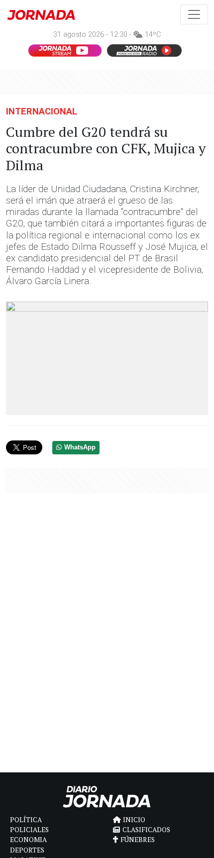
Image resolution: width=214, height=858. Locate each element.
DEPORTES (27, 850)
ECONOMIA (28, 839)
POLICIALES (29, 829)
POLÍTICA (26, 819)
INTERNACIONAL (41, 111)
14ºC (153, 34)
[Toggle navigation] (194, 14)
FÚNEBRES (137, 839)
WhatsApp (80, 447)
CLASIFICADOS (146, 829)
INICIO (134, 819)
